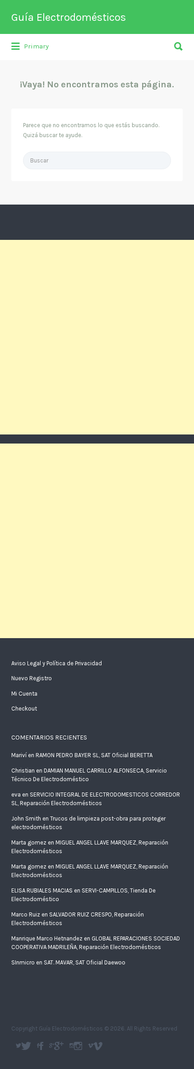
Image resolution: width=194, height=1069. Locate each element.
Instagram (78, 1045)
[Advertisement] (97, 337)
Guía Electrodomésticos (68, 17)
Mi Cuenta (24, 693)
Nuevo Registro (31, 678)
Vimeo (97, 1045)
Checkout (24, 708)
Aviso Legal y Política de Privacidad (56, 663)
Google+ (59, 1045)
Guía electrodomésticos (41, 1045)
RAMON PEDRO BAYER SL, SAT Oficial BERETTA (94, 755)
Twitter (26, 1045)
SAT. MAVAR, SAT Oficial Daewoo (84, 962)
